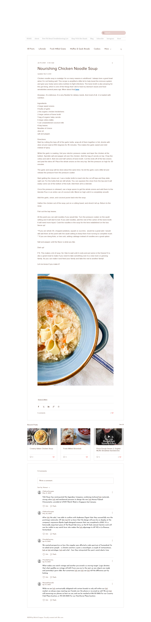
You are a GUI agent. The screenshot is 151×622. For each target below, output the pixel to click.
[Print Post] (59, 407)
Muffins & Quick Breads (80, 49)
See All (121, 424)
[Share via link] (54, 407)
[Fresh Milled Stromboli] (75, 436)
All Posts (31, 49)
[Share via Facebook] (38, 407)
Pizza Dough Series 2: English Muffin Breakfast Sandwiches (108, 450)
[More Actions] (112, 492)
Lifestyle (42, 49)
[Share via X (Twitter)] (43, 407)
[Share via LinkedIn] (49, 407)
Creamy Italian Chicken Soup (41, 449)
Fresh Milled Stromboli (72, 449)
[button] (121, 49)
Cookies (97, 49)
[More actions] (112, 63)
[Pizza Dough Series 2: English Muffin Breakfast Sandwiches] (109, 436)
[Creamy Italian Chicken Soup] (42, 436)
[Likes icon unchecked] (43, 506)
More (106, 49)
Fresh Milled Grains (58, 49)
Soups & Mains (42, 399)
